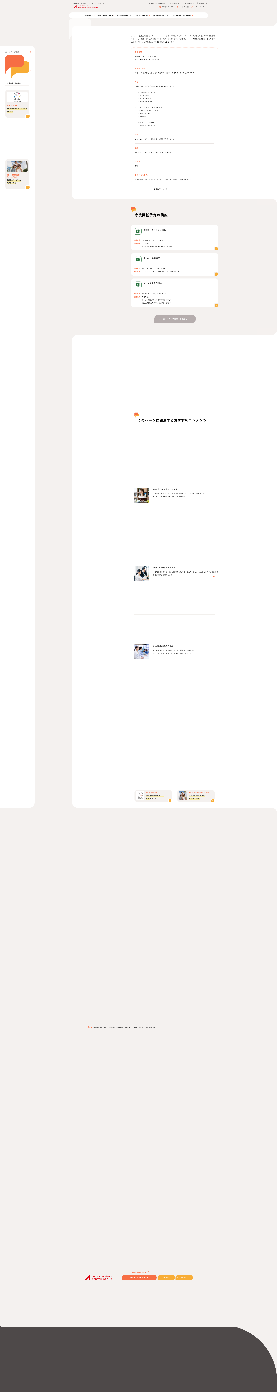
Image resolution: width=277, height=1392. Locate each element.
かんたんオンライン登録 (139, 1277)
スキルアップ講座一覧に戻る (175, 319)
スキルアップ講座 (12, 52)
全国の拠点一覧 (174, 3)
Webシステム (203, 3)
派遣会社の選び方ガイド (160, 15)
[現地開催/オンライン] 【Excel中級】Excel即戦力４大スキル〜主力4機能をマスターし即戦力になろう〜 (124, 1027)
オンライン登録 (184, 7)
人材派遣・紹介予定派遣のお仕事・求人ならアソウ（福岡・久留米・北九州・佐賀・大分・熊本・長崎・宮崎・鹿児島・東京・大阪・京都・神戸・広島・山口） (89, 1027)
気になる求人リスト (168, 7)
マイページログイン (200, 7)
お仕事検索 (166, 1278)
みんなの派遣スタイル (124, 15)
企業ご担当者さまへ (189, 3)
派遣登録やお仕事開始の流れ (157, 3)
